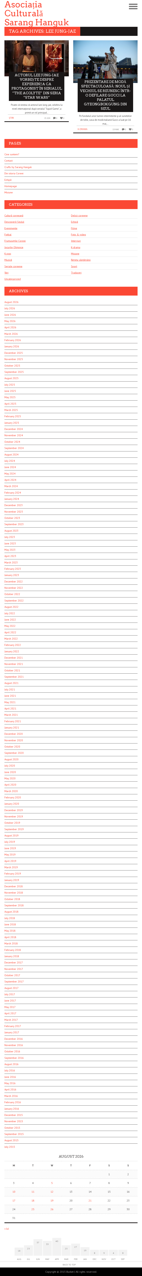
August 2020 (11, 759)
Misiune (8, 192)
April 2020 (10, 784)
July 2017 (9, 994)
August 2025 (11, 378)
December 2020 (13, 734)
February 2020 (12, 797)
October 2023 (12, 518)
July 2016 (9, 1070)
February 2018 (12, 950)
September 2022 (14, 600)
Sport (74, 266)
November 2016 (13, 1045)
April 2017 (10, 1013)
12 (51, 1191)
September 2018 (14, 905)
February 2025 (12, 416)
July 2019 (9, 841)
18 (32, 1200)
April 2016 (10, 1089)
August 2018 (11, 911)
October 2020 (12, 746)
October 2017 (12, 975)
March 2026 (11, 333)
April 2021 (10, 708)
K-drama (82, 129)
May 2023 (10, 549)
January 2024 (11, 499)
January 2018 (11, 956)
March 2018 (11, 943)
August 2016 (11, 1064)
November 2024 (13, 435)
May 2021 (10, 702)
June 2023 (10, 543)
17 (13, 1200)
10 (13, 1191)
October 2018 (12, 899)
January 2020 (11, 803)
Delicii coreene (79, 215)
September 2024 (14, 448)
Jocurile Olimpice (13, 247)
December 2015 (13, 1115)
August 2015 (11, 1140)
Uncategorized (12, 279)
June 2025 (10, 391)
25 (32, 1209)
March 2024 (11, 486)
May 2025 (10, 397)
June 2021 (10, 695)
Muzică (8, 260)
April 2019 (10, 861)
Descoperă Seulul (14, 221)
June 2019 (10, 848)
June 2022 (10, 619)
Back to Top (69, 1264)
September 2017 (14, 981)
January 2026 (11, 346)
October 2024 (12, 441)
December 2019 (13, 810)
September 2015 (14, 1134)
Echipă (7, 180)
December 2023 (13, 505)
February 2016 (12, 1102)
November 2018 (13, 892)
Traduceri (76, 272)
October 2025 (12, 365)
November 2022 (13, 587)
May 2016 (10, 1083)
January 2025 (11, 422)
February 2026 (12, 340)
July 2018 (9, 918)
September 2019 (14, 829)
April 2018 (10, 937)
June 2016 (10, 1077)
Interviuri (76, 241)
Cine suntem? (11, 154)
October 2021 (12, 670)
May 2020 (10, 778)
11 (32, 1191)
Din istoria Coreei (13, 173)
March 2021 (11, 714)
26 (51, 1209)
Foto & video (78, 234)
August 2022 (11, 607)
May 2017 (10, 1007)
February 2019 (12, 873)
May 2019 (10, 854)
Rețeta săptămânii (81, 260)
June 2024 (10, 467)
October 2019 (12, 822)
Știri (11, 117)
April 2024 (10, 480)
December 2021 (13, 657)
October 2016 (12, 1051)
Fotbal (7, 234)
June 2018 (10, 924)
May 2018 (10, 930)
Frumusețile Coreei (15, 241)
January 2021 (11, 727)
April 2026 (10, 327)
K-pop (7, 253)
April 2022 (10, 632)
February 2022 (12, 645)
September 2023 (14, 524)
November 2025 (13, 359)
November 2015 (13, 1121)
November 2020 (13, 740)
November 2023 (13, 511)
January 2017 (11, 1032)
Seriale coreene (13, 266)
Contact (8, 160)
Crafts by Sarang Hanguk (18, 167)
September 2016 (14, 1058)
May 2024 (10, 473)
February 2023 (12, 568)
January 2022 (11, 651)
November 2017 (13, 969)
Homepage (10, 186)
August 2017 (11, 988)
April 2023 (10, 556)
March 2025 (11, 410)
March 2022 (11, 638)
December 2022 (13, 581)
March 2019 (11, 867)
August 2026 (11, 302)
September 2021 (14, 676)
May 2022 (10, 626)
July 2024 (9, 460)
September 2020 (14, 753)
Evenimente (10, 228)
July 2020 (9, 765)
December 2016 (13, 1039)
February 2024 (12, 492)
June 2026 (10, 314)
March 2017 (11, 1019)
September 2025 (14, 372)
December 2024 (13, 429)
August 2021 (11, 683)
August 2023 (11, 530)
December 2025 (13, 353)
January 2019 (11, 880)
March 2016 (11, 1096)
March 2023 (11, 562)
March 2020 (11, 791)
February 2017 (12, 1026)
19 (51, 1200)
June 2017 (10, 1000)
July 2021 (9, 689)
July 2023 (9, 537)
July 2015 (9, 1146)
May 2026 (10, 321)
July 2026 (9, 308)
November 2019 (13, 816)
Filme (74, 228)
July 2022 (9, 613)
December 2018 (13, 886)
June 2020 (10, 772)
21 (90, 1200)
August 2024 (11, 454)
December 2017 (13, 962)
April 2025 (10, 403)
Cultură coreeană (13, 215)
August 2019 (11, 835)
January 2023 (11, 575)
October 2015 (12, 1127)
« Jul (6, 1228)
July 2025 (9, 384)
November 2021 (13, 664)
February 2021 (12, 721)
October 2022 (12, 594)
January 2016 (11, 1108)
